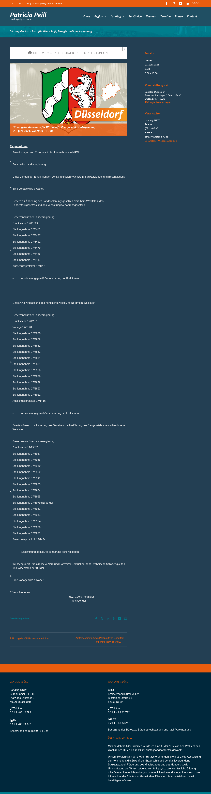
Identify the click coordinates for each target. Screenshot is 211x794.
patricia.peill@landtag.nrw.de (47, 3)
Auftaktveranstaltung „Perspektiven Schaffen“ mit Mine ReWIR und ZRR (99, 639)
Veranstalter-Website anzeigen (161, 141)
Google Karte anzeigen (159, 102)
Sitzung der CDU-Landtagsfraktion (30, 638)
